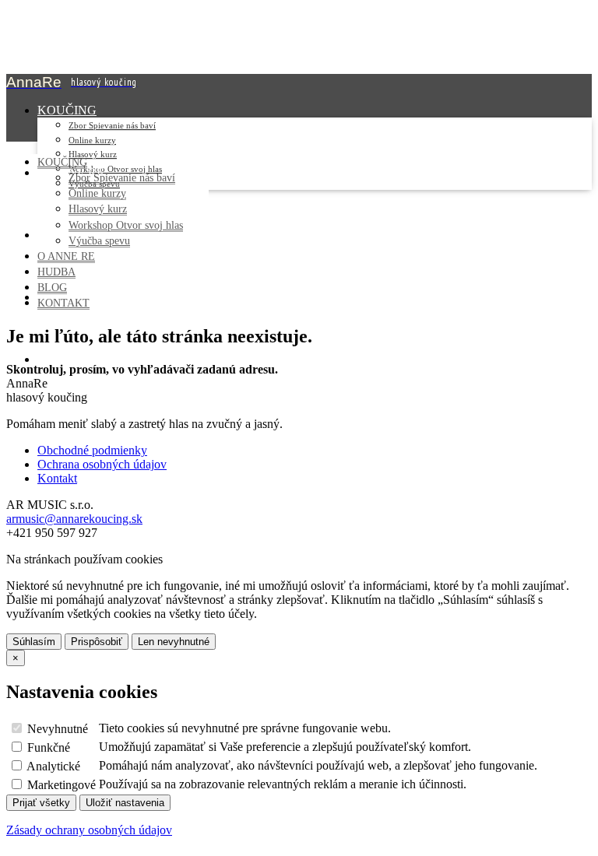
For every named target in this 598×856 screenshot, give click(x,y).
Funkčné (47, 747)
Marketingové (60, 784)
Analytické (52, 766)
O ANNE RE (66, 256)
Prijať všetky (41, 803)
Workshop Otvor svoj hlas (126, 225)
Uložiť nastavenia (125, 803)
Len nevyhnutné (173, 641)
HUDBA (56, 271)
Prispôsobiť (96, 641)
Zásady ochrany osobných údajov (89, 830)
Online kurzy (92, 140)
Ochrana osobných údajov (102, 464)
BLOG (52, 287)
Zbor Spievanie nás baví (112, 125)
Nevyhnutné (56, 728)
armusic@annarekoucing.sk (74, 518)
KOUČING (67, 110)
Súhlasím (33, 641)
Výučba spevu (99, 240)
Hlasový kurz (93, 154)
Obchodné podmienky (92, 450)
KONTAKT (68, 359)
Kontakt (57, 478)
